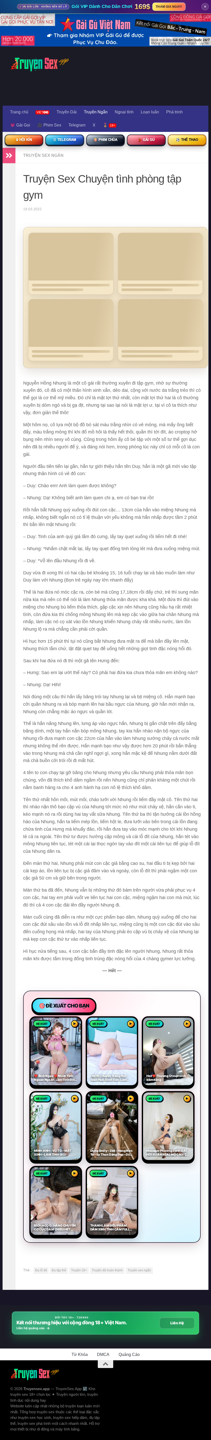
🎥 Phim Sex (49, 125)
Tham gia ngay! (169, 6)
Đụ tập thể (59, 1270)
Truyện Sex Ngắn (43, 155)
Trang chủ (19, 112)
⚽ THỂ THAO (187, 140)
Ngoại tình (124, 112)
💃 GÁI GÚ (146, 140)
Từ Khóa (80, 1354)
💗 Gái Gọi (20, 125)
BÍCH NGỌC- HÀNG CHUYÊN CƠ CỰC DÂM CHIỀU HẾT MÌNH (55, 1227)
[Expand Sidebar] (9, 155)
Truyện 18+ (79, 1270)
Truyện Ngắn (96, 112)
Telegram (76, 125)
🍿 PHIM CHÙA (105, 140)
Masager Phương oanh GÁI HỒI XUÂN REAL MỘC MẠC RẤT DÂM (166, 1153)
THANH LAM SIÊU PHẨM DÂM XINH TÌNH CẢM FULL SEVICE (110, 1227)
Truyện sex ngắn (139, 1270)
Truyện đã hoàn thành (107, 1270)
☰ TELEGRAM (64, 140)
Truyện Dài (67, 112)
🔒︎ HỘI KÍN (24, 140)
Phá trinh (174, 112)
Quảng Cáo (129, 1354)
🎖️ (109, 125)
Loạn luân (150, 112)
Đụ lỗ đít (41, 1270)
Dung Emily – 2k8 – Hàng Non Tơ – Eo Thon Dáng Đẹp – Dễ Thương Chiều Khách (111, 1153)
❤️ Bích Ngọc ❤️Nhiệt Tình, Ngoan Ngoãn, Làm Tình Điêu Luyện (55, 1078)
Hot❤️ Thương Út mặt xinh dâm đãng (166, 1078)
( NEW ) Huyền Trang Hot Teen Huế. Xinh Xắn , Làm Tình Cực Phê (108, 1078)
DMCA (103, 1354)
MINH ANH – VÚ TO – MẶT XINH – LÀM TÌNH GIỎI (52, 1152)
